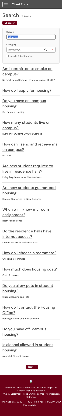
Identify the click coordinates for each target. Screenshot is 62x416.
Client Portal (20, 4)
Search (10, 31)
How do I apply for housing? (27, 90)
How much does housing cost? (29, 269)
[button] (45, 49)
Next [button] (30, 366)
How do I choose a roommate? (29, 252)
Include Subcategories (21, 56)
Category (11, 44)
